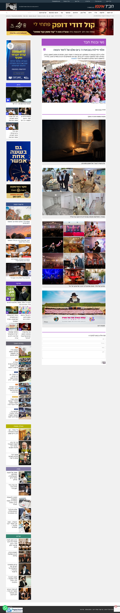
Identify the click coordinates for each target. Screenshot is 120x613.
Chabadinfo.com (56, 1)
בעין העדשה (28, 238)
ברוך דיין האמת (41, 16)
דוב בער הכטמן (33, 16)
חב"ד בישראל (67, 1)
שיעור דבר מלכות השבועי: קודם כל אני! (13, 456)
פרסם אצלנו (88, 609)
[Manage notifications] (115, 606)
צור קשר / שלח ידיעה (98, 609)
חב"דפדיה (87, 1)
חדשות (102, 13)
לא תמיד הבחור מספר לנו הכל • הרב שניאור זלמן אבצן (12, 591)
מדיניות (82, 609)
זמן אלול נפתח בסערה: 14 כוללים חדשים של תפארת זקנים (13, 353)
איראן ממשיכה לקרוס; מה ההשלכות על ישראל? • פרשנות (12, 568)
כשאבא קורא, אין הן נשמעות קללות (12, 554)
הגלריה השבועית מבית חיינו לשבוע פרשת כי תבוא (13, 389)
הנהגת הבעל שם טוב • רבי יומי (22, 103)
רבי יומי (48, 16)
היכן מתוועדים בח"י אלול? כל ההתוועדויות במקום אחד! (13, 364)
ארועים (75, 13)
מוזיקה (18, 283)
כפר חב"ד (25, 16)
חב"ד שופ (77, 1)
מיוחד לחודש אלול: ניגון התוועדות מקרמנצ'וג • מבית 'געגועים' (12, 318)
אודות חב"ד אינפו (108, 609)
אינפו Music (53, 13)
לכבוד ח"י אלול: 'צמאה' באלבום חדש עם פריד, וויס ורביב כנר (19, 303)
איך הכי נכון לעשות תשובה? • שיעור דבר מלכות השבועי (13, 444)
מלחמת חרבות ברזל (16, 16)
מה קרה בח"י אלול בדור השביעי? (13, 486)
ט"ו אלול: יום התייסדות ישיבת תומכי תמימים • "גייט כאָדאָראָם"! (13, 402)
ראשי (52, 16)
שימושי (68, 13)
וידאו (90, 13)
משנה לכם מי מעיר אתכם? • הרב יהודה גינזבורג (12, 579)
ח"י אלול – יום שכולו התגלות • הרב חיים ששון (13, 431)
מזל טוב (83, 13)
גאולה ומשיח (18, 426)
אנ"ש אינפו (42, 13)
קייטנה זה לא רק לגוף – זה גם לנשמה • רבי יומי (26, 118)
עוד (62, 13)
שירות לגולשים (14, 359)
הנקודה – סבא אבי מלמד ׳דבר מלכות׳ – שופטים (12, 524)
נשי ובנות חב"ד (98, 1)
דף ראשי (110, 13)
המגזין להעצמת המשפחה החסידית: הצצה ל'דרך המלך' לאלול (12, 500)
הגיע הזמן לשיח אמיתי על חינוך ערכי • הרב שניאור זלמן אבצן (12, 543)
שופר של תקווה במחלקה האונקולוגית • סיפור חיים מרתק (12, 476)
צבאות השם (98, 109)
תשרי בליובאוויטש (26, 256)
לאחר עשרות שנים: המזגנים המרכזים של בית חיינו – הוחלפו (13, 415)
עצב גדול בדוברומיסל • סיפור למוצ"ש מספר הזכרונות (13, 134)
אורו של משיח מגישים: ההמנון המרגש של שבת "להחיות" (26, 335)
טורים (18, 536)
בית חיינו (8, 16)
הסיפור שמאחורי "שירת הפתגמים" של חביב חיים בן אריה (13, 335)
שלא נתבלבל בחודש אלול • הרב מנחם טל (12, 511)
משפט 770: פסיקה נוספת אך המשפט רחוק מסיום (13, 377)
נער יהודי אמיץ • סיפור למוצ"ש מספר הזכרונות (13, 118)
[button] (5, 608)
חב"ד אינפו (108, 1)
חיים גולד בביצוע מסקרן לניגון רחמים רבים (26, 317)
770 (95, 13)
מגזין (29, 275)
